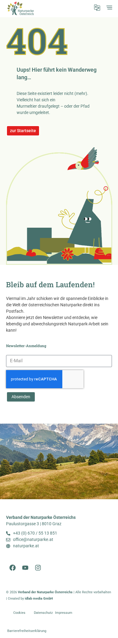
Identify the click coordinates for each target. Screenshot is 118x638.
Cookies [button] (19, 613)
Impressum (63, 613)
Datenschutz (43, 613)
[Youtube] (25, 567)
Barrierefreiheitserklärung (26, 631)
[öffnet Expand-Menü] (109, 8)
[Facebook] (12, 567)
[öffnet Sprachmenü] (97, 8)
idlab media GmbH (39, 599)
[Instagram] (37, 567)
